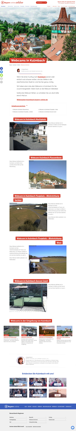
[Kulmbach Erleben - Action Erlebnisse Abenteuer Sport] (19, 2)
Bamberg (12, 417)
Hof (10, 422)
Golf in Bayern (29, 426)
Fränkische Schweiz (33, 419)
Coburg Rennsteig (33, 422)
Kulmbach (39, 2)
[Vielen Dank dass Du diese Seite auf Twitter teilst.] (1, 71)
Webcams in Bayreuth (26, 337)
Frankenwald (51, 419)
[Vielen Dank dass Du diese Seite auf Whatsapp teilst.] (1, 75)
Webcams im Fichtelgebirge (46, 337)
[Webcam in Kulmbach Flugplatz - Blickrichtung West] (47, 273)
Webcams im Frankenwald (10, 337)
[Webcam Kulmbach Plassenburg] (47, 188)
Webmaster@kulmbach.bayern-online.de (32, 100)
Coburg (50, 417)
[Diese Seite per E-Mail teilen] (1, 78)
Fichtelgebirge (13, 419)
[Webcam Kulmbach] (28, 150)
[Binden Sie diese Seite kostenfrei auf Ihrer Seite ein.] (1, 82)
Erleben (48, 6)
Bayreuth (31, 417)
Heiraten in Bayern (37, 426)
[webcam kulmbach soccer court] (28, 311)
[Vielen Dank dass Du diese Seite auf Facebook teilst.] (1, 68)
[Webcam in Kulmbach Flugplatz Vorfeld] (28, 230)
